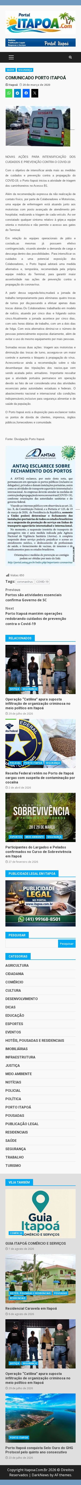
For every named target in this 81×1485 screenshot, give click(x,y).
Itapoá (13, 85)
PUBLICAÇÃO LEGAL (22, 1124)
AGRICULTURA (17, 965)
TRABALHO (14, 1157)
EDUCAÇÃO (14, 1016)
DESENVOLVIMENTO (21, 999)
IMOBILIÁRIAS (16, 1049)
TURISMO (13, 1166)
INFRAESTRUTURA (20, 1057)
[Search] (70, 57)
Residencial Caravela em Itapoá (40, 1278)
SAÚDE (10, 69)
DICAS (10, 1007)
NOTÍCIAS (13, 1082)
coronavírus (25, 582)
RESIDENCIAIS (16, 1132)
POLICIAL (15, 762)
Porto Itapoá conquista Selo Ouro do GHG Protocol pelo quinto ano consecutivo (40, 1418)
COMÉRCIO (14, 982)
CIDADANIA (14, 974)
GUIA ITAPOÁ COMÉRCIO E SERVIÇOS (40, 1213)
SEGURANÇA (25, 69)
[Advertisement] (40, 42)
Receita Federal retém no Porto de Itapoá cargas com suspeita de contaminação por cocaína (40, 743)
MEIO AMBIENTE (34, 836)
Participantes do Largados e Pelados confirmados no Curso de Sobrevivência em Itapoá (40, 817)
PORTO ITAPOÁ (33, 762)
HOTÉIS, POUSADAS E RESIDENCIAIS (34, 1041)
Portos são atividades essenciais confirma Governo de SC (33, 594)
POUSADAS (14, 1116)
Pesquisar (17, 935)
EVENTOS (13, 1032)
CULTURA (13, 991)
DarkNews (40, 1475)
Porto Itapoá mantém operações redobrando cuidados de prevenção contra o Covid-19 (35, 616)
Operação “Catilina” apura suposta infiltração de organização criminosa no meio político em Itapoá (40, 669)
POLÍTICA (13, 1099)
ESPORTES (16, 836)
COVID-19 (42, 582)
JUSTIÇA (14, 688)
